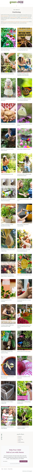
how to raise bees (16, 21)
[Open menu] (16, 5)
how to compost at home (24, 21)
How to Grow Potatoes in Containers (8, 124)
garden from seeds (14, 17)
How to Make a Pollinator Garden (23, 149)
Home (14, 9)
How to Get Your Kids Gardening (7, 73)
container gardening (24, 17)
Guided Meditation (21, 442)
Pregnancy (20, 436)
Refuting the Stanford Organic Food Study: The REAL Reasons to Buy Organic (24, 326)
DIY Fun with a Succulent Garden (23, 351)
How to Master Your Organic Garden (24, 274)
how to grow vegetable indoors (8, 21)
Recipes (19, 440)
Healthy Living (18, 9)
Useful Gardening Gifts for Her (7, 174)
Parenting (19, 437)
